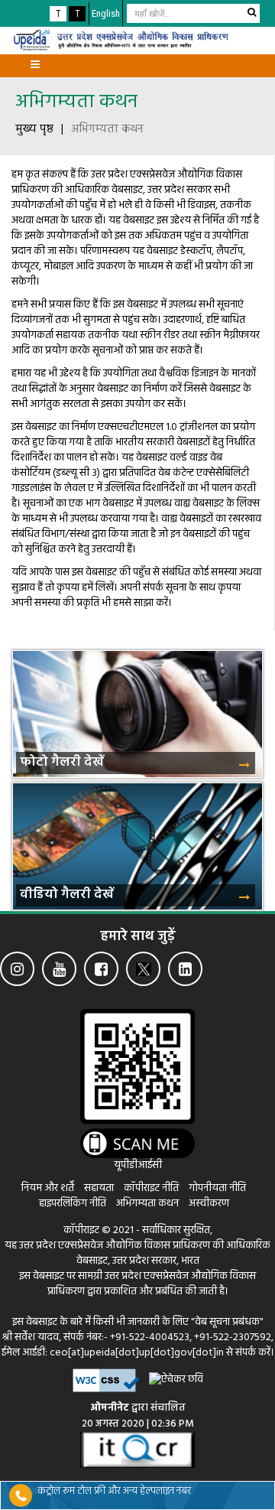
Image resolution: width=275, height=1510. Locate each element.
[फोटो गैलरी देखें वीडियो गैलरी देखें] (137, 638)
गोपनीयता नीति (217, 1188)
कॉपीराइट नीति (152, 1188)
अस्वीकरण (209, 1203)
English (106, 13)
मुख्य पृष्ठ (34, 129)
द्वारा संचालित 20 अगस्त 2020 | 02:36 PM (138, 1416)
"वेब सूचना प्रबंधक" (227, 1322)
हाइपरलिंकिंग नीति (72, 1203)
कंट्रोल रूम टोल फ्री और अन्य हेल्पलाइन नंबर (114, 1491)
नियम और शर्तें (47, 1188)
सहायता (100, 1188)
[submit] (251, 12)
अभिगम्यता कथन (76, 102)
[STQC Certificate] (137, 1450)
